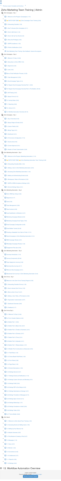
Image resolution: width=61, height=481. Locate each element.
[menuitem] (1, 3)
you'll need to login (37, 474)
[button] (1, 1)
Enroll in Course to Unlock (30, 476)
